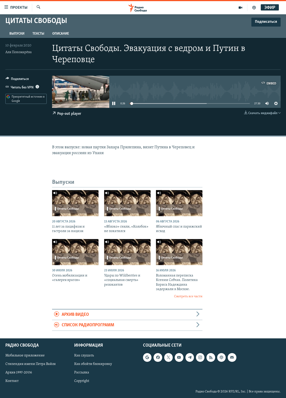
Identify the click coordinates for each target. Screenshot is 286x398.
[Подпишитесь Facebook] (158, 357)
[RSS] (210, 357)
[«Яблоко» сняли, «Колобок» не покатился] (127, 203)
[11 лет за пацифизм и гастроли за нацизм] (75, 203)
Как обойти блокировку (93, 364)
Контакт (12, 381)
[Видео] (240, 7)
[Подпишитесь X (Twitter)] (168, 357)
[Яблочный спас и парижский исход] (179, 203)
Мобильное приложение (25, 355)
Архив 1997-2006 (18, 372)
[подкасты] (254, 7)
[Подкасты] (221, 357)
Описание (60, 34)
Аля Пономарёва (18, 52)
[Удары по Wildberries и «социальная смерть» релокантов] (127, 252)
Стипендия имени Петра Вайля (30, 364)
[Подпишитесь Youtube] (179, 357)
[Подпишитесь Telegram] (189, 357)
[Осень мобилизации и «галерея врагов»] (75, 252)
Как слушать (84, 355)
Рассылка (81, 372)
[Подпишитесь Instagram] (200, 357)
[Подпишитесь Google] (147, 357)
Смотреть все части (188, 296)
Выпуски (16, 34)
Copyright (81, 381)
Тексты (38, 34)
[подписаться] (232, 357)
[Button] (17, 80)
